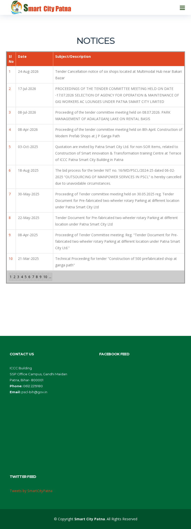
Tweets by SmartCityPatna (31, 490)
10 (45, 276)
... (50, 276)
